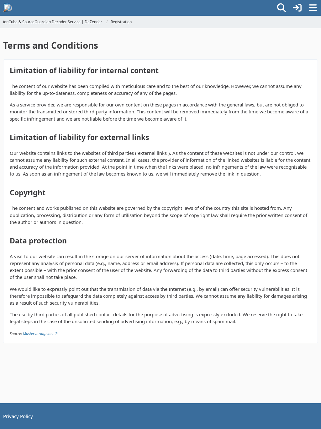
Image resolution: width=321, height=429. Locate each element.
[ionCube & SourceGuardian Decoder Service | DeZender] (7, 8)
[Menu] (313, 8)
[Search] (281, 8)
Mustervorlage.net (38, 333)
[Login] (297, 8)
